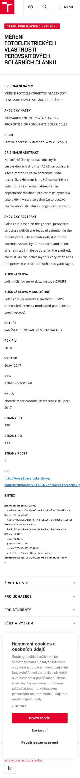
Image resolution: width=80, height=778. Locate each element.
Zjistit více (19, 706)
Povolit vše (39, 718)
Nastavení (40, 730)
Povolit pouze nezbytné (39, 742)
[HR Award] (10, 768)
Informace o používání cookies (23, 760)
